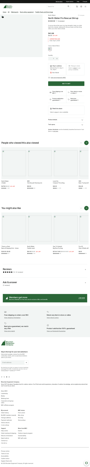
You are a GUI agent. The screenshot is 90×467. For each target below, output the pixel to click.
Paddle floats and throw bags (44, 12)
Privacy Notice (4, 370)
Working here (5, 398)
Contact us (4, 440)
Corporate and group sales (7, 401)
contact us (12, 370)
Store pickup (21, 420)
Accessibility (4, 456)
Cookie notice (5, 458)
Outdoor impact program (25, 433)
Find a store (21, 412)
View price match (9, 331)
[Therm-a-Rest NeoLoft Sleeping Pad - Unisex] (14, 234)
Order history (5, 412)
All (8, 12)
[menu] (85, 6)
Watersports (14, 12)
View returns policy (53, 317)
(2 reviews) (61, 21)
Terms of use (5, 453)
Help (78, 1)
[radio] (50, 49)
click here (55, 131)
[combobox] (60, 6)
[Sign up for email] (26, 362)
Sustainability (22, 435)
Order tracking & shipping (8, 433)
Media (3, 396)
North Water (52, 15)
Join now (81, 298)
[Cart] (77, 6)
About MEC (4, 391)
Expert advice (69, 1)
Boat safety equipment (27, 12)
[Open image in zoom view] (21, 35)
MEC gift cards (22, 438)
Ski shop (20, 417)
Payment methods (6, 420)
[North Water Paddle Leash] (40, 234)
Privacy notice (5, 451)
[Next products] (86, 143)
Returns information (7, 435)
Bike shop (21, 415)
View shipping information (12, 317)
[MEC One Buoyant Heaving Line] (40, 169)
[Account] (81, 6)
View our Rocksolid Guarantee (56, 331)
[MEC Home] (8, 6)
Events (20, 430)
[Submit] (68, 6)
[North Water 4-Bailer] (14, 169)
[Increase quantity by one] (57, 58)
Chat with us (4, 443)
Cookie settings (5, 425)
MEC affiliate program (7, 405)
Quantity (50, 55)
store (75, 68)
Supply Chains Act (6, 461)
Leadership (4, 393)
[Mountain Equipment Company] (15, 343)
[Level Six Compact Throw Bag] (65, 169)
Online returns (5, 422)
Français (85, 1)
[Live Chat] (86, 463)
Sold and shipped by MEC (58, 77)
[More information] (3, 17)
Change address (6, 417)
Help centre (4, 430)
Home (4, 12)
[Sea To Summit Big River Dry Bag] (65, 234)
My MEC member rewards (8, 415)
